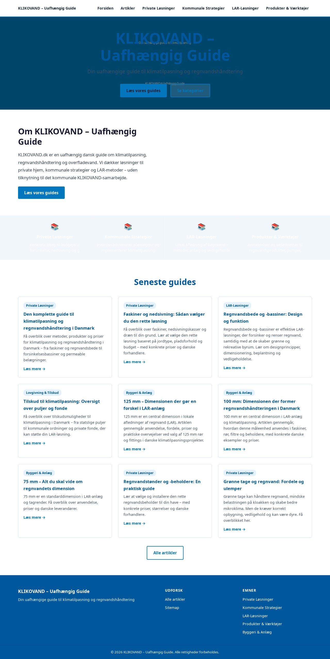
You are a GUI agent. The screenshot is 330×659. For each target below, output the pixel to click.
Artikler (128, 8)
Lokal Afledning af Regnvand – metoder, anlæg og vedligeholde (201, 247)
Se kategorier (190, 90)
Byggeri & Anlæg (257, 632)
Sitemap (172, 607)
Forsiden (105, 8)
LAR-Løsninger (245, 8)
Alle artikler (165, 552)
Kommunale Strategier (203, 8)
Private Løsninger (158, 8)
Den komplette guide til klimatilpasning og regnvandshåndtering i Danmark (58, 321)
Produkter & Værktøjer (287, 8)
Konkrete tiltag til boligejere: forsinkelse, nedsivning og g (55, 247)
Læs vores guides (143, 90)
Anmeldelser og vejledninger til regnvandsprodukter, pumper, (275, 247)
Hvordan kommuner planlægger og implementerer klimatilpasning (128, 247)
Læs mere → (34, 368)
